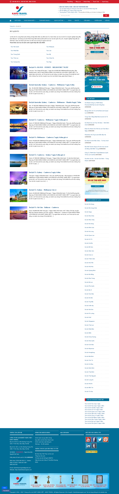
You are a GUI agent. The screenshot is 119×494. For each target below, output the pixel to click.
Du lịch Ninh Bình (89, 368)
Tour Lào (48, 50)
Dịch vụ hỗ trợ (58, 20)
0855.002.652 (14, 464)
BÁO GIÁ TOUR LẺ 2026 (66, 6)
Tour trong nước (29, 20)
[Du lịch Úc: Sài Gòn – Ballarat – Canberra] (18, 213)
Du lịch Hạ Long (89, 231)
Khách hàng (87, 1)
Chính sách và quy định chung (43, 438)
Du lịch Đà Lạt (89, 282)
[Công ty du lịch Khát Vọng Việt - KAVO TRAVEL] (18, 11)
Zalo (4, 488)
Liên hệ (107, 20)
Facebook (6, 490)
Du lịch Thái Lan (89, 325)
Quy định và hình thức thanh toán (44, 440)
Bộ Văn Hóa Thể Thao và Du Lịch (44, 454)
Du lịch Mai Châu (89, 216)
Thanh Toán (96, 1)
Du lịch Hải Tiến (89, 262)
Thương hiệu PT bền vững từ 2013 (68, 12)
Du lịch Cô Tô (88, 239)
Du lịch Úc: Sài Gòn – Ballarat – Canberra (44, 207)
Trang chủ (12, 26)
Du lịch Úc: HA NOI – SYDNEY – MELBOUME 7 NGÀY (48, 67)
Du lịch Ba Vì (88, 290)
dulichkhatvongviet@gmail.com (22, 467)
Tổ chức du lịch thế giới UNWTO (44, 458)
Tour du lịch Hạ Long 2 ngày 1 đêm (94, 405)
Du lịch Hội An (88, 383)
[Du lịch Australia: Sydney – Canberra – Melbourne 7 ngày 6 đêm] (18, 90)
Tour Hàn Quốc (15, 46)
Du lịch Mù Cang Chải (91, 208)
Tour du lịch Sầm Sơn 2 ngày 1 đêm (95, 413)
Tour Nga (48, 62)
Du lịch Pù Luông (89, 313)
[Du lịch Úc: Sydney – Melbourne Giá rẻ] (18, 195)
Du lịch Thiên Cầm (90, 258)
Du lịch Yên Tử (89, 360)
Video (69, 20)
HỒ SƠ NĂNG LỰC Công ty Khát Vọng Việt (71, 10)
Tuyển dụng (105, 1)
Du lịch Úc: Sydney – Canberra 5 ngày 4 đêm (44, 172)
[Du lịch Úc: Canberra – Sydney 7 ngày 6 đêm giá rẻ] (18, 160)
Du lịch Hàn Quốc (89, 340)
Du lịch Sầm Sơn (89, 251)
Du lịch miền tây (89, 305)
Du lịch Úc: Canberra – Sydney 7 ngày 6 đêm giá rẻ (47, 155)
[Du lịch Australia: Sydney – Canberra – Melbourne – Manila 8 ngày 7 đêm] (18, 108)
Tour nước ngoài (44, 20)
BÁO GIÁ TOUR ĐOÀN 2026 (80, 6)
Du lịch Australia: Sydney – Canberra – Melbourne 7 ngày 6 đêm (51, 85)
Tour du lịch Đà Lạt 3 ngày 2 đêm (94, 421)
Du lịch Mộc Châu (90, 219)
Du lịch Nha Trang (90, 278)
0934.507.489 (22, 462)
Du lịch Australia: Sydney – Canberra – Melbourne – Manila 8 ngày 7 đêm (55, 102)
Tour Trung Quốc (15, 54)
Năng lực (78, 1)
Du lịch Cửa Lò (89, 255)
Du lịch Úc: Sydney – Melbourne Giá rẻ (42, 190)
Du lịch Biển (88, 333)
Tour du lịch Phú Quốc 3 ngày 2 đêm (95, 423)
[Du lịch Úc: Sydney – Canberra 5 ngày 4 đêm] (18, 178)
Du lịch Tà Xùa (89, 391)
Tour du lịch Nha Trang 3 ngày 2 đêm (95, 419)
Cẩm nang (87, 20)
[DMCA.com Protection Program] (91, 451)
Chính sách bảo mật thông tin (43, 442)
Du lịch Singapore (90, 321)
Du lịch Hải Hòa (89, 266)
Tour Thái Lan (14, 58)
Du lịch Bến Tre (89, 387)
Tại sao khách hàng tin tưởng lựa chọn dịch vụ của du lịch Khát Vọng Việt (78, 8)
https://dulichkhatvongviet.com (23, 469)
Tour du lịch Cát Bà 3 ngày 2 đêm (94, 407)
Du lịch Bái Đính (89, 356)
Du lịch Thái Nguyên (90, 376)
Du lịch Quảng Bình (90, 270)
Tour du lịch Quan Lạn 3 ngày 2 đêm (95, 411)
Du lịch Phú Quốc (89, 286)
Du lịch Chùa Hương (90, 337)
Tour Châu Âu (50, 58)
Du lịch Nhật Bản (89, 329)
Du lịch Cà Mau (89, 364)
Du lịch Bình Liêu (89, 227)
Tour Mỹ (48, 54)
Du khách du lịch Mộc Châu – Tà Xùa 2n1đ (96, 140)
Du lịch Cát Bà (89, 243)
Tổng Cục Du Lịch (40, 456)
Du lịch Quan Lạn (89, 235)
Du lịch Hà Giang (89, 204)
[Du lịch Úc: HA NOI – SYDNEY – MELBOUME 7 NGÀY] (18, 73)
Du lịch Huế (88, 317)
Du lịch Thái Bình (89, 372)
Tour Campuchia (15, 62)
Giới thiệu (18, 20)
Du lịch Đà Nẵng (89, 274)
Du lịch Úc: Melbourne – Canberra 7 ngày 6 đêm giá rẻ (48, 137)
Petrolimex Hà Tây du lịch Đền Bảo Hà (95, 134)
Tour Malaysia (50, 46)
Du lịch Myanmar (89, 348)
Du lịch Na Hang (89, 223)
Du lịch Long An (89, 379)
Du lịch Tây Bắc (89, 301)
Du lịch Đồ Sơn (89, 247)
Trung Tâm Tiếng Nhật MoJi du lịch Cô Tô (96, 116)
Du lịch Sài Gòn (89, 309)
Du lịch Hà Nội (89, 297)
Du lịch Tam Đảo (89, 294)
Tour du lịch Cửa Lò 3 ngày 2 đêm (94, 415)
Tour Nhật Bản (15, 50)
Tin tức (77, 20)
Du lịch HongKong (90, 352)
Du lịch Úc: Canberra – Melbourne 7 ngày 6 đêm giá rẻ (48, 120)
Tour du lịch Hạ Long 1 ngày (92, 403)
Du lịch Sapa (88, 212)
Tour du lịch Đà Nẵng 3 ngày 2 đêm (94, 417)
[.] (10, 20)
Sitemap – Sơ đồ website (42, 444)
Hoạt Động (70, 1)
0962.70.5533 (14, 462)
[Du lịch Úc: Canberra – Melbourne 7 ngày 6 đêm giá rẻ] (18, 125)
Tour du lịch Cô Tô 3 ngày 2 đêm (94, 409)
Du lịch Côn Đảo (89, 344)
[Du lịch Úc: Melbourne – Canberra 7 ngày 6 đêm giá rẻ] (18, 143)
